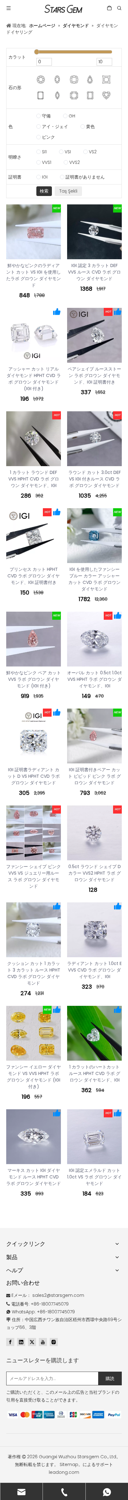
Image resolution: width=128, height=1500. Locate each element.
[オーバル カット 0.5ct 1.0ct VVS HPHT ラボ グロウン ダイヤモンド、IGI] (94, 639)
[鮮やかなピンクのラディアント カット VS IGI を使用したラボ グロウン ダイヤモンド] (33, 231)
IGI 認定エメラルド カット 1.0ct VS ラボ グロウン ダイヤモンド (94, 1177)
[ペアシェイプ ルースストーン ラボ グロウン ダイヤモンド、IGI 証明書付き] (94, 335)
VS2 (93, 152)
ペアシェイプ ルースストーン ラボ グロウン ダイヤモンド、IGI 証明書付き (94, 375)
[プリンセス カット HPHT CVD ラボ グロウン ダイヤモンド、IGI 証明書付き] (33, 535)
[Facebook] (10, 1342)
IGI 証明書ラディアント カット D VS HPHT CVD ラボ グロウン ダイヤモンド (33, 776)
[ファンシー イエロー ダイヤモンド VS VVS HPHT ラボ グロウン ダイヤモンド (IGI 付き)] (33, 1033)
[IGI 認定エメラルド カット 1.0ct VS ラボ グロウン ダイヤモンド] (94, 1136)
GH (72, 116)
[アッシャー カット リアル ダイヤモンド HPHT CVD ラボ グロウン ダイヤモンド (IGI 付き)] (33, 335)
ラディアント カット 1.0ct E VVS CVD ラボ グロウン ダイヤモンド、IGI (94, 970)
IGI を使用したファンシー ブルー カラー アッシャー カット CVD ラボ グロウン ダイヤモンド (94, 579)
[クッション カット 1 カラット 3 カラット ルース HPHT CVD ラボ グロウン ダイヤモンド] (33, 929)
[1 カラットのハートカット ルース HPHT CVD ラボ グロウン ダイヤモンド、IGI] (94, 1033)
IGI (45, 177)
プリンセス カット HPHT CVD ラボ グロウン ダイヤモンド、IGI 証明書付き (33, 575)
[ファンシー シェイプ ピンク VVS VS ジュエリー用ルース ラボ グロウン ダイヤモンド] (33, 832)
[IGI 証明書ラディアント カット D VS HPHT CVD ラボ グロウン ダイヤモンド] (33, 736)
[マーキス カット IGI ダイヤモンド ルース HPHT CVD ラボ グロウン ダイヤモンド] (33, 1136)
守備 (46, 116)
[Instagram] (54, 1342)
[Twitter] (32, 1342)
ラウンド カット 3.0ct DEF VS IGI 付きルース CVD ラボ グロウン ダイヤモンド (94, 479)
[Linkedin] (21, 1342)
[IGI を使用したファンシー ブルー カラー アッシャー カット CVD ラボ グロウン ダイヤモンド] (94, 535)
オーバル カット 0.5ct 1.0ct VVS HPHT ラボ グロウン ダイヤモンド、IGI (94, 679)
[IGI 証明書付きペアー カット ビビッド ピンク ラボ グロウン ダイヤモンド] (94, 736)
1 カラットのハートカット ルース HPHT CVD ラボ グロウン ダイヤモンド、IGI (94, 1073)
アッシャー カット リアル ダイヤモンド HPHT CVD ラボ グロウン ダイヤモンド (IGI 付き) (34, 379)
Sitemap (69, 1464)
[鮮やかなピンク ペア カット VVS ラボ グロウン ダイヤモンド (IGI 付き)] (33, 639)
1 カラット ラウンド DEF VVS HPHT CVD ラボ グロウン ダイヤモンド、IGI (33, 479)
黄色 (90, 126)
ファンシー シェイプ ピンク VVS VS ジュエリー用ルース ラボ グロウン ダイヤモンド (33, 876)
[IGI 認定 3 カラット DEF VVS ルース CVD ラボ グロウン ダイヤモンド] (94, 231)
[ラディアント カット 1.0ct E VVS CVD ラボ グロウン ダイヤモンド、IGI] (94, 929)
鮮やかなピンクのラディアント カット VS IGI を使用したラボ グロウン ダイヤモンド (33, 275)
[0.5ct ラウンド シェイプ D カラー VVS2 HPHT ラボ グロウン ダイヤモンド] (94, 832)
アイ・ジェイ (55, 126)
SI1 (44, 152)
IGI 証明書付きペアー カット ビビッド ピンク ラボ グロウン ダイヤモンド (94, 776)
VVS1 (46, 162)
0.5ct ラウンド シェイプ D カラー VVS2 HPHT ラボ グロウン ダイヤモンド (94, 873)
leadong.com (64, 1472)
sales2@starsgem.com (58, 1295)
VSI (68, 152)
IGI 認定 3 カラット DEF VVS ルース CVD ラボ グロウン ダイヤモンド (94, 272)
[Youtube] (43, 1342)
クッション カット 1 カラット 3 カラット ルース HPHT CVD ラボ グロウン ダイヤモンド (33, 973)
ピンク (48, 137)
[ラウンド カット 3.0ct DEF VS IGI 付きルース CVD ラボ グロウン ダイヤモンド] (94, 438)
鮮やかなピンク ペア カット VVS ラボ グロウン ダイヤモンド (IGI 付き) (33, 679)
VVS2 (74, 162)
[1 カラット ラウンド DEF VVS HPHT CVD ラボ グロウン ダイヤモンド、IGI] (33, 438)
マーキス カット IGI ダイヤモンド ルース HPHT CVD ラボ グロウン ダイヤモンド (33, 1177)
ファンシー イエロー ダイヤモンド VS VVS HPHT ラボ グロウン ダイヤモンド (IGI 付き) (33, 1077)
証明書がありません (85, 177)
